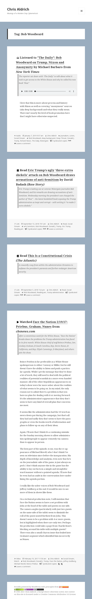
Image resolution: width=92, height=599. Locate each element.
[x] (58, 564)
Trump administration (55, 292)
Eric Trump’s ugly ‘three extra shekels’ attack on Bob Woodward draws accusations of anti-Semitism (45, 175)
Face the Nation (56, 561)
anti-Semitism (29, 226)
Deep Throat (61, 138)
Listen (71, 135)
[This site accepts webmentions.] (29, 589)
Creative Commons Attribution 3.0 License (58, 594)
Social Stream (19, 138)
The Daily (35, 141)
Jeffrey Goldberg (69, 561)
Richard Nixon (25, 141)
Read (65, 224)
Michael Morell (20, 564)
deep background (48, 138)
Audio (18, 135)
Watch (16, 561)
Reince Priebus (32, 564)
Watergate (44, 141)
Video (18, 558)
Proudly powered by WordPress (27, 587)
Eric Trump (66, 226)
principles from (52, 587)
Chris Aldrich (18, 9)
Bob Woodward (35, 138)
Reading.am (18, 229)
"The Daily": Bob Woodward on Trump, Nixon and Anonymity (40, 62)
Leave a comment (23, 143)
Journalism (64, 135)
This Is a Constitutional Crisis (50, 256)
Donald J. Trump (55, 226)
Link (17, 224)
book (69, 140)
